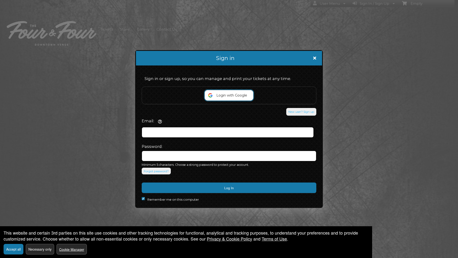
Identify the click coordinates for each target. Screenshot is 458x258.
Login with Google (231, 95)
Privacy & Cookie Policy (229, 239)
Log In (229, 188)
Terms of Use (274, 239)
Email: (148, 120)
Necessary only (40, 249)
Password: (152, 146)
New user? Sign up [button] (301, 111)
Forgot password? (156, 171)
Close (315, 58)
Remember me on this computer (173, 199)
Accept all (13, 249)
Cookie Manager (71, 249)
